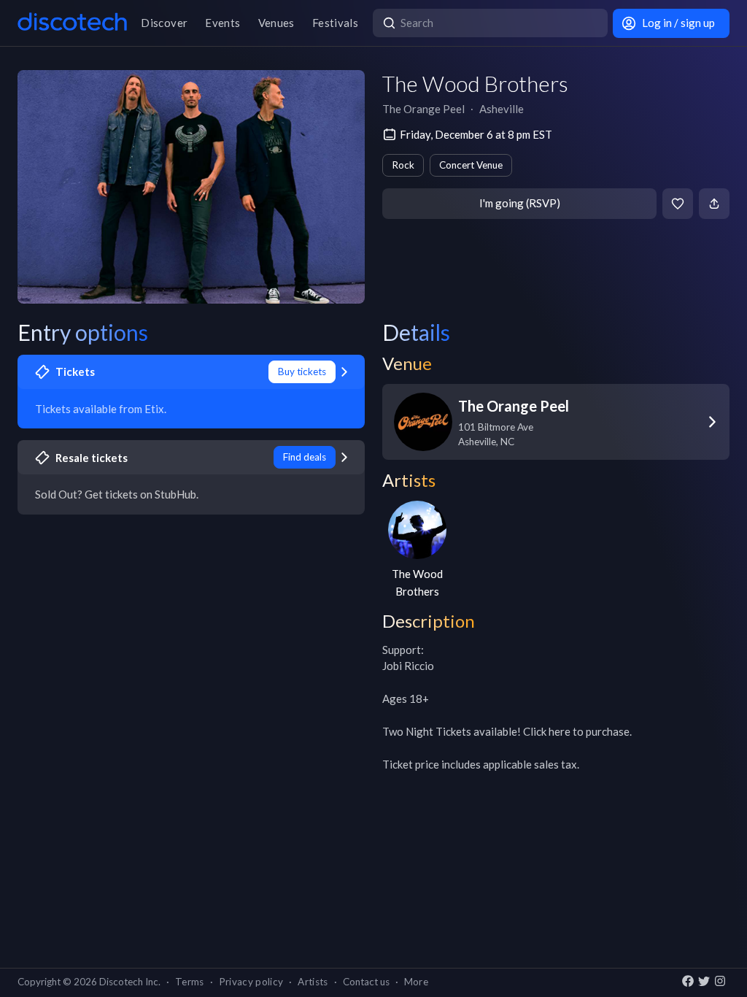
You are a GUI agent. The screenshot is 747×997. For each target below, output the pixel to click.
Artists (313, 982)
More (416, 982)
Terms (189, 982)
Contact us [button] (366, 982)
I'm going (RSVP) (519, 202)
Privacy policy (251, 982)
